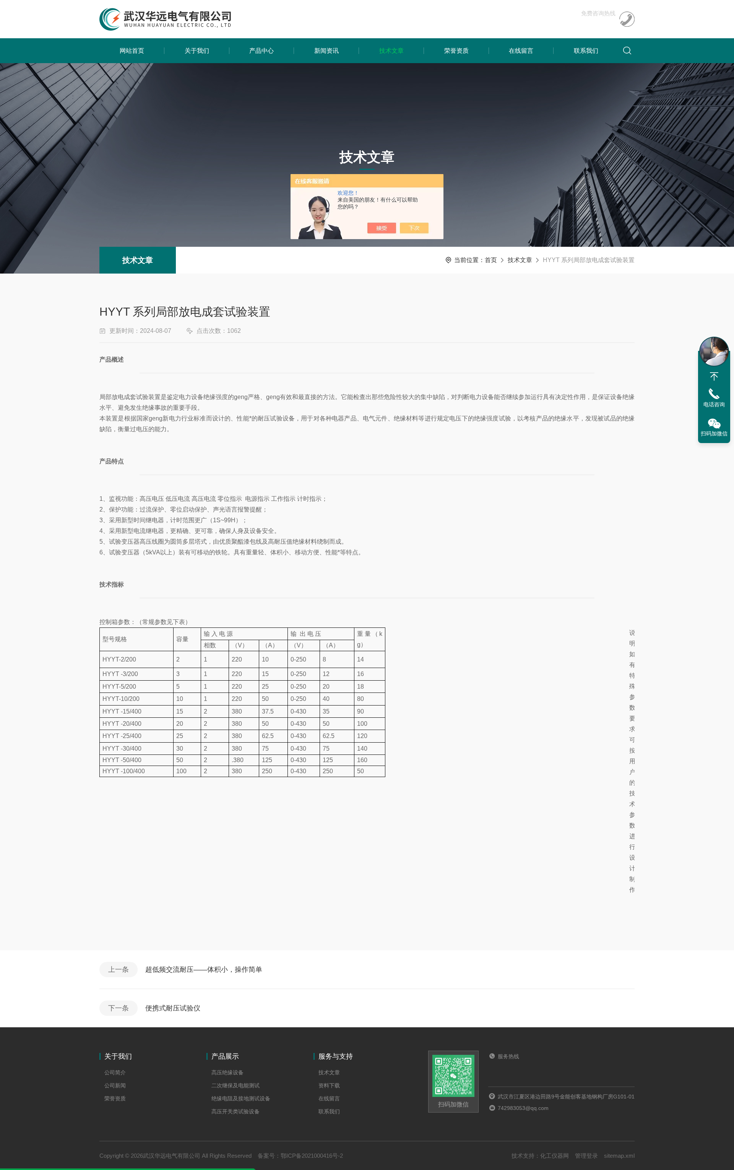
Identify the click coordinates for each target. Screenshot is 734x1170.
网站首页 (132, 50)
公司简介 (115, 1072)
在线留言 (521, 50)
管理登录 (586, 1155)
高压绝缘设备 (227, 1072)
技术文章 (391, 50)
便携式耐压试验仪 (172, 1008)
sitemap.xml (619, 1155)
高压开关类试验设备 (235, 1111)
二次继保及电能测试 (235, 1085)
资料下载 (329, 1085)
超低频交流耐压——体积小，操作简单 (203, 969)
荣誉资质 (456, 50)
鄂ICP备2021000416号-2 (312, 1155)
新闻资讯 (326, 50)
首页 (491, 260)
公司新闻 (115, 1085)
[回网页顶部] (714, 376)
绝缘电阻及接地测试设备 (240, 1098)
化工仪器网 (554, 1155)
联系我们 (586, 50)
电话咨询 (714, 404)
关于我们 (197, 50)
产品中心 (261, 50)
